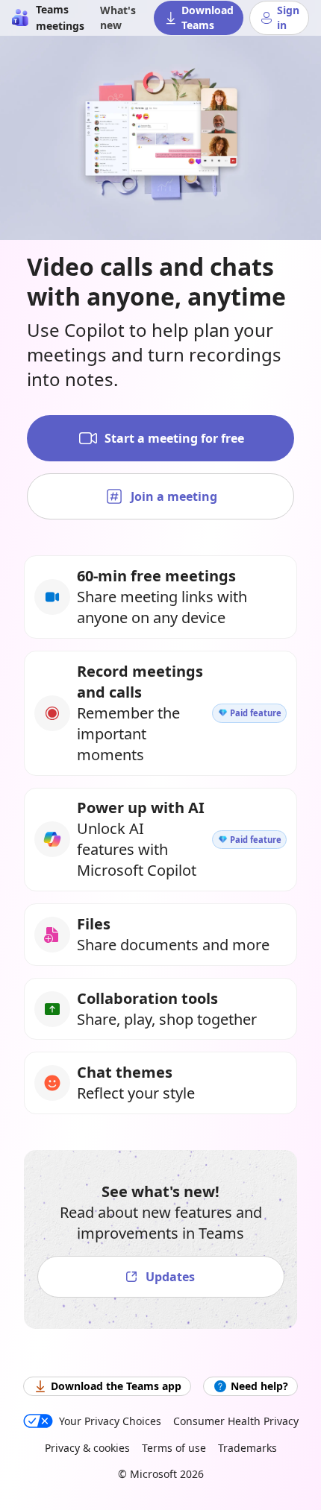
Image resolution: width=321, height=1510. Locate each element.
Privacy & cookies (87, 1448)
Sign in (288, 17)
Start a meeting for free (174, 438)
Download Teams (207, 17)
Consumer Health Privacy (236, 1421)
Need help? (259, 1386)
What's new (118, 17)
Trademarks (247, 1448)
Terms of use (174, 1448)
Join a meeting (174, 496)
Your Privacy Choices (110, 1421)
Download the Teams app (116, 1386)
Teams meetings (60, 17)
